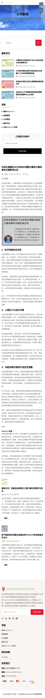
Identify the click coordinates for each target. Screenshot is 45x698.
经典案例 (6, 115)
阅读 (5, 518)
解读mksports (8, 111)
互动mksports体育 (10, 127)
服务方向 (6, 123)
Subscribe (22, 151)
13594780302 (11, 676)
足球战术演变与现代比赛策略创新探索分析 (30, 83)
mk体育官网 (37, 694)
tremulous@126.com (14, 672)
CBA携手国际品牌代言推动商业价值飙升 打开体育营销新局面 (29, 72)
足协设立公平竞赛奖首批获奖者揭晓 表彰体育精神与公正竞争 (29, 93)
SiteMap (5, 657)
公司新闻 (6, 119)
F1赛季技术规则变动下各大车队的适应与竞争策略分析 (30, 61)
